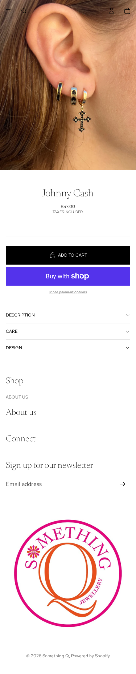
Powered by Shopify (90, 656)
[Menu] (8, 11)
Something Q (55, 656)
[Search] (24, 11)
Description (20, 315)
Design (14, 348)
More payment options (68, 292)
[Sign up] (122, 484)
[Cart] (127, 11)
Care (11, 331)
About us (17, 397)
